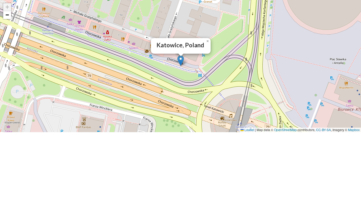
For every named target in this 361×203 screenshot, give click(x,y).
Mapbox (354, 129)
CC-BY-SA (323, 129)
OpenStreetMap (285, 129)
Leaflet (249, 129)
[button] (180, 60)
